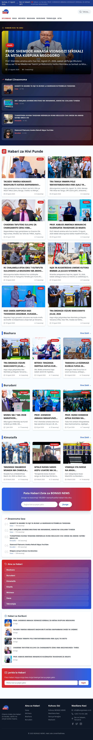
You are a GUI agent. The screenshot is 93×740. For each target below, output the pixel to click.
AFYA (60, 18)
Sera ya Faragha (54, 716)
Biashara (28, 716)
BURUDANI (40, 18)
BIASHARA (31, 18)
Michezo (28, 713)
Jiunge (65, 504)
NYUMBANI (6, 18)
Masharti (51, 720)
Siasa (27, 710)
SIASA (14, 18)
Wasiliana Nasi (54, 713)
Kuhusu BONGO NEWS (57, 710)
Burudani (28, 720)
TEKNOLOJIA (51, 18)
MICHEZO (22, 18)
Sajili (83, 683)
